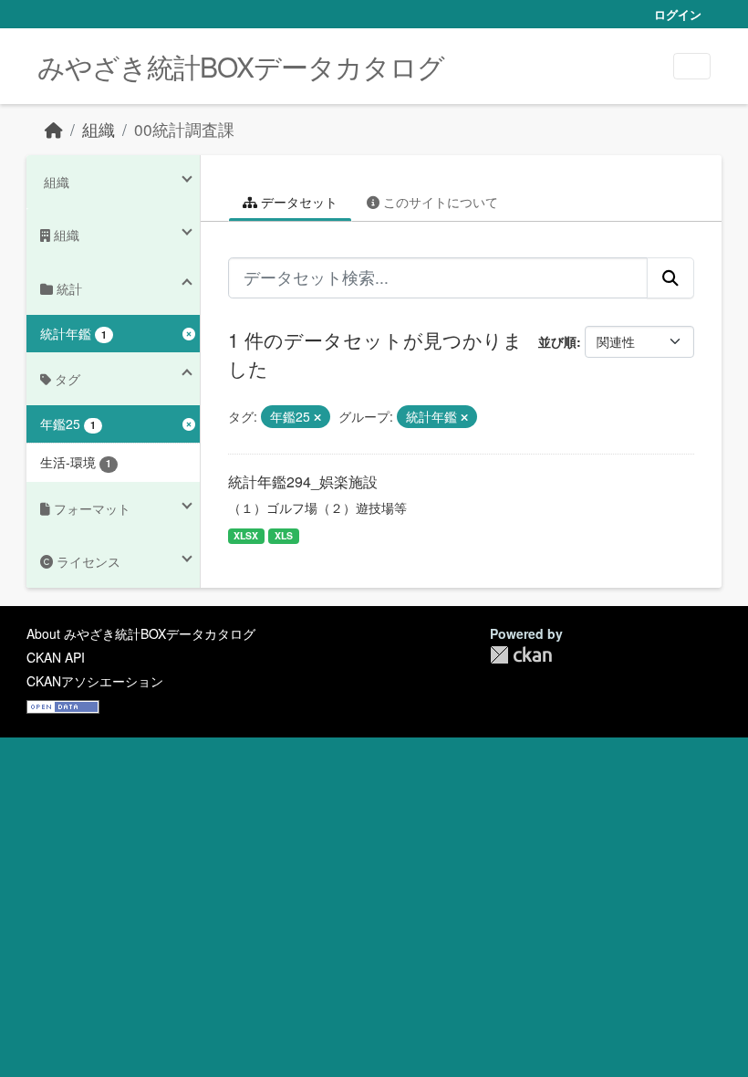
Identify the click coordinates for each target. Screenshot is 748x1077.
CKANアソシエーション (94, 681)
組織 (98, 129)
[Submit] (670, 277)
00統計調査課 (184, 129)
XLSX (246, 535)
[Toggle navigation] (692, 66)
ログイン (677, 14)
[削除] (317, 417)
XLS (284, 535)
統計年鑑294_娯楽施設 (303, 481)
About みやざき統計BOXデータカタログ (140, 633)
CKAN (521, 654)
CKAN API (55, 657)
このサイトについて (438, 202)
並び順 (557, 341)
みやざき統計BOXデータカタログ (240, 66)
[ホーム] (54, 129)
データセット (297, 202)
